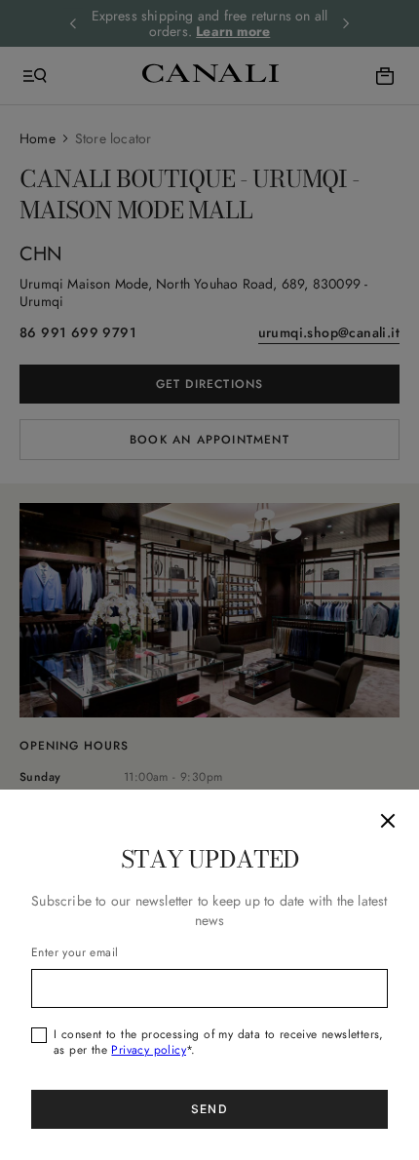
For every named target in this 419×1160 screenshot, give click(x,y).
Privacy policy (148, 1050)
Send (209, 1109)
